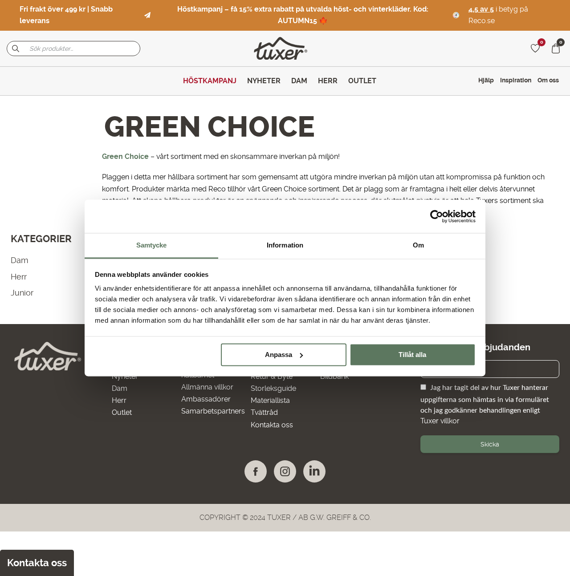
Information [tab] (285, 245)
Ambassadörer (206, 399)
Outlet (122, 412)
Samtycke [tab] (151, 245)
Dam (19, 260)
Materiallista (270, 400)
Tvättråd (264, 412)
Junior (22, 292)
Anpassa (278, 354)
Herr (19, 276)
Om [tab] (418, 245)
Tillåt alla (412, 354)
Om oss (548, 80)
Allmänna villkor (207, 387)
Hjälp (486, 80)
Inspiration (515, 80)
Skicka (489, 444)
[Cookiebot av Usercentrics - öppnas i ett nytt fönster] (437, 216)
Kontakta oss (272, 425)
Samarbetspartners (213, 411)
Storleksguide (273, 388)
